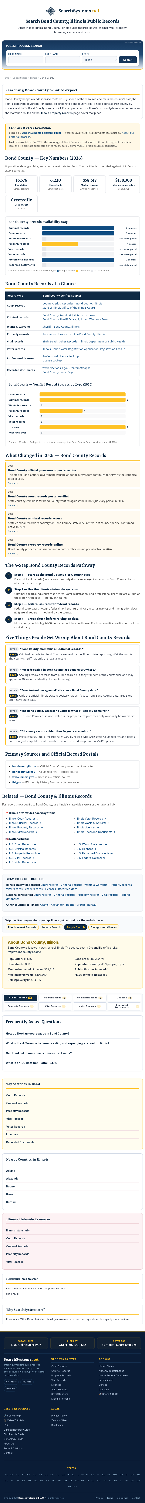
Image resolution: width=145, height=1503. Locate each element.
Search (128, 59)
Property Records (17, 1110)
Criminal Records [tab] (89, 997)
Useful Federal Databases (113, 1375)
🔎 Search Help (12, 1415)
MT (12, 1480)
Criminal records (71, 885)
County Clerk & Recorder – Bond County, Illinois (72, 303)
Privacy (99, 1498)
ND (59, 1480)
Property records (121, 885)
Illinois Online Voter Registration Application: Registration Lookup (83, 349)
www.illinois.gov (23, 777)
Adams (44, 904)
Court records (50, 885)
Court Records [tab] (54, 997)
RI (88, 1480)
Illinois (33, 78)
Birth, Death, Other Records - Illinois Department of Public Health (83, 341)
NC (53, 1480)
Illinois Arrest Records (22, 927)
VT (121, 1480)
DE (46, 1474)
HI (68, 1474)
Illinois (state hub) (18, 1230)
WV (138, 1480)
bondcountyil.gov (23, 772)
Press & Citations (13, 1448)
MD (115, 1474)
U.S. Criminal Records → (24, 848)
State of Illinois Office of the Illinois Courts (69, 307)
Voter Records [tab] (89, 1006)
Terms (110, 1498)
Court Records (15, 1095)
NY (47, 1480)
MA (121, 1474)
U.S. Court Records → (22, 844)
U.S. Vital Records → (22, 857)
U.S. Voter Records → (22, 862)
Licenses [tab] (123, 997)
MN (132, 1474)
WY (75, 1486)
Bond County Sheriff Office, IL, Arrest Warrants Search (76, 319)
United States (19, 78)
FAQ (6, 1425)
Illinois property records (56, 113)
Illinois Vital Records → (23, 831)
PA (82, 1480)
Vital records (14, 889)
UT (115, 1480)
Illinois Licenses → (88, 827)
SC (93, 1480)
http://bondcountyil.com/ (24, 951)
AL (6, 1474)
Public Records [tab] (20, 997)
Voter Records (15, 1126)
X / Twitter (11, 1382)
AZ (17, 1474)
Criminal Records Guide (17, 1429)
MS (138, 1474)
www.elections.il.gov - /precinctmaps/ (66, 368)
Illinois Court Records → (24, 818)
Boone (70, 904)
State (85, 54)
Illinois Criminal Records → (25, 822)
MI (127, 1474)
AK (11, 1474)
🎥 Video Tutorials (14, 1420)
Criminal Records (17, 1103)
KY (98, 1474)
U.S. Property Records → (24, 853)
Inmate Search (51, 927)
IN (82, 1474)
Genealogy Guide (13, 1439)
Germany (104, 1389)
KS (92, 1474)
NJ (35, 1480)
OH (65, 1480)
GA (63, 1474)
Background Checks (104, 927)
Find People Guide (14, 1434)
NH (29, 1480)
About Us (9, 1443)
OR (77, 1480)
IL (78, 1474)
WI (69, 1486)
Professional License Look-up (60, 356)
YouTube (26, 1382)
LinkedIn (10, 1389)
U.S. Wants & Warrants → (92, 844)
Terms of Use (59, 1420)
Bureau (91, 904)
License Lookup (52, 360)
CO (34, 1474)
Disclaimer (57, 1425)
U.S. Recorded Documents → (95, 853)
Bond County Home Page (58, 372)
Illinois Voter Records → (91, 818)
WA (132, 1480)
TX (110, 1480)
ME (109, 1474)
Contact (8, 1452)
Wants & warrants (95, 885)
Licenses (50, 889)
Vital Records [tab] (54, 1006)
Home (6, 78)
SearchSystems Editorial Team (41, 132)
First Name (15, 54)
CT (40, 1474)
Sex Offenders (59, 1394)
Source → (13, 483)
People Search (76, 927)
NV (23, 1480)
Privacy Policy (59, 1415)
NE (18, 1480)
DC (52, 1474)
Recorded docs (67, 889)
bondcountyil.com (24, 766)
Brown (81, 904)
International (106, 1380)
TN (104, 1480)
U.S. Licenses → (86, 848)
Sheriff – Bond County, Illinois (61, 326)
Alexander (57, 904)
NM (41, 1480)
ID (73, 1474)
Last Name (51, 54)
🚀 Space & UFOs (108, 1394)
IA (87, 1474)
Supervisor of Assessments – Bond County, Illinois (73, 334)
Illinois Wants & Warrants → (93, 822)
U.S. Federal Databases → (93, 857)
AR (23, 1474)
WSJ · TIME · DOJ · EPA (72, 1345)
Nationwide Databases (111, 1370)
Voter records (34, 889)
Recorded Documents (20, 1142)
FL (57, 1474)
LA (103, 1474)
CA (28, 1474)
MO (6, 1480)
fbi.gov (16, 782)
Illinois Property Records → (26, 827)
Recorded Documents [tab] (126, 1006)
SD (98, 1480)
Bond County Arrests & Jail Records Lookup (69, 315)
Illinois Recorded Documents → (96, 831)
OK (71, 1480)
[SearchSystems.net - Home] (51, 11)
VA (126, 1480)
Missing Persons (60, 1398)
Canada (103, 1384)
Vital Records (15, 1118)
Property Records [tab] (20, 1006)
